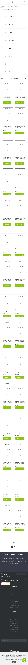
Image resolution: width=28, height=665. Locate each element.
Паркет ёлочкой (14, 627)
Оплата (14, 603)
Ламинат (14, 616)
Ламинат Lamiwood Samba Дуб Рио (7, 97)
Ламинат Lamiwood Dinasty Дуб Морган (20, 402)
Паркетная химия (14, 629)
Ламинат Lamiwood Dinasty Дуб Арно (7, 432)
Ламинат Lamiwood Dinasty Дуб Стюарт (20, 371)
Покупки (14, 594)
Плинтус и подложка (14, 631)
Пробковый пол (14, 633)
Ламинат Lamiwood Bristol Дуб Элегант (20, 432)
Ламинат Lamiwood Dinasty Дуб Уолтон (7, 371)
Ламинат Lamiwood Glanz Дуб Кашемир (7, 310)
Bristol (11, 24)
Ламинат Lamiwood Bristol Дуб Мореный (7, 494)
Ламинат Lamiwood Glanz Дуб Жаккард (20, 310)
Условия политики (18, 659)
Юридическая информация (14, 593)
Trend (11, 72)
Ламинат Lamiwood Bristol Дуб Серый (7, 463)
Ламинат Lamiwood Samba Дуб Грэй (7, 158)
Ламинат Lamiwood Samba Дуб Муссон (20, 97)
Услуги (14, 598)
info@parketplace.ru (7, 576)
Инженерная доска (14, 617)
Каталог (14, 611)
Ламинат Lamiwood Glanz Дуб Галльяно (7, 341)
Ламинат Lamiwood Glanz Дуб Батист (20, 341)
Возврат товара (14, 607)
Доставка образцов (14, 605)
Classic (11, 32)
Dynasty (11, 40)
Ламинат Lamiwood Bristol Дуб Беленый (20, 524)
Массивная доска (14, 621)
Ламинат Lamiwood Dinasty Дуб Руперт (7, 402)
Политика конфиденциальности (14, 591)
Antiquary (12, 16)
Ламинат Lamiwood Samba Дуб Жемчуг (7, 127)
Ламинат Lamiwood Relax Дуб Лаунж (7, 249)
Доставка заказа (14, 601)
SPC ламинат (14, 614)
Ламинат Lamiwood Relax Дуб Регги (20, 219)
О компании (14, 586)
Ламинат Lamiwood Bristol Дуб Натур (20, 463)
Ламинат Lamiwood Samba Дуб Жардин (20, 127)
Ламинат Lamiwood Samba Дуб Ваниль (20, 158)
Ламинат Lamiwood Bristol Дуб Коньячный (20, 494)
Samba (11, 64)
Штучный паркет (14, 636)
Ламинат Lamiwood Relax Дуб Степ (7, 219)
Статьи (14, 589)
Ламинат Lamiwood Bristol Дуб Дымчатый (7, 524)
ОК (14, 662)
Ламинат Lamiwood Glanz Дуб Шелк (20, 280)
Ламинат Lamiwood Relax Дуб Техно (20, 188)
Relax (10, 56)
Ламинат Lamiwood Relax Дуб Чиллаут (7, 188)
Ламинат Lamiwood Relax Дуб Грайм (20, 249)
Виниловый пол (14, 619)
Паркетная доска (14, 623)
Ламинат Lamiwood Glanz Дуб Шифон (7, 280)
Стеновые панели (14, 635)
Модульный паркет (14, 625)
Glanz (10, 48)
